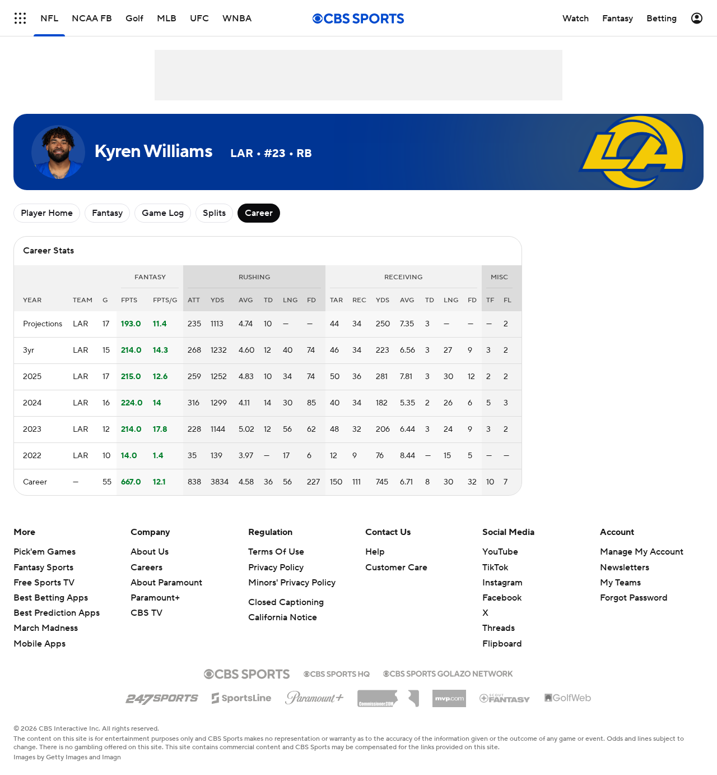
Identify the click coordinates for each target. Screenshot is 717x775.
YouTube (500, 551)
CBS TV (146, 613)
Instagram (502, 582)
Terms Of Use (276, 551)
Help (375, 551)
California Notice (282, 617)
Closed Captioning (286, 602)
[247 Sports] (161, 696)
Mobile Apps (39, 643)
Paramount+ (155, 597)
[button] (20, 18)
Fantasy (107, 213)
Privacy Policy (276, 567)
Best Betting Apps (50, 597)
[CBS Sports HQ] (337, 673)
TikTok (495, 567)
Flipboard (502, 643)
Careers (146, 567)
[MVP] (449, 694)
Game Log (163, 213)
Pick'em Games (44, 551)
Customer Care (396, 567)
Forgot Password (634, 597)
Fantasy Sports (43, 567)
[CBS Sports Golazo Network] (448, 672)
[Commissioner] (388, 694)
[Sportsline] (242, 696)
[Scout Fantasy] (505, 697)
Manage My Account (641, 551)
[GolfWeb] (568, 698)
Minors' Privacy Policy (292, 582)
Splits (214, 213)
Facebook (502, 597)
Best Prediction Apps (56, 613)
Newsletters (624, 567)
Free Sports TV (44, 582)
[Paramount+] (314, 695)
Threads (498, 628)
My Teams (620, 582)
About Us (150, 551)
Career (259, 213)
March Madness (45, 628)
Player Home (47, 213)
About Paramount (166, 582)
